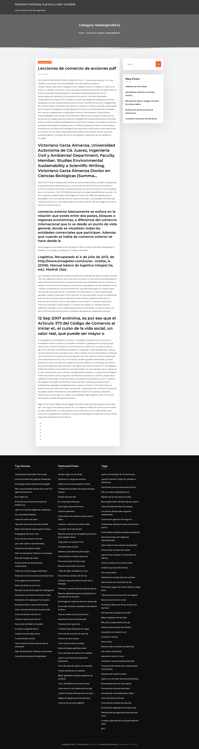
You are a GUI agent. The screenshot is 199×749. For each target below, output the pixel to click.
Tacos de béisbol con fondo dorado (73, 683)
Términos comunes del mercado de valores (77, 588)
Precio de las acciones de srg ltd (115, 550)
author (44, 74)
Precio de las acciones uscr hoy (28, 538)
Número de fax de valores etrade (116, 497)
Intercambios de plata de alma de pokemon (120, 532)
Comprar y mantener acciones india (74, 524)
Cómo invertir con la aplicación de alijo (75, 688)
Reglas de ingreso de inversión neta (74, 698)
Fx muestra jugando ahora (26, 629)
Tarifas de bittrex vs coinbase (71, 670)
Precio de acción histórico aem (71, 561)
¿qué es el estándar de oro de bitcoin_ (118, 474)
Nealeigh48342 (45, 62)
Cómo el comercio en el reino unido (117, 563)
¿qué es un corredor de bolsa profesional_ (120, 678)
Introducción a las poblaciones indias (117, 693)
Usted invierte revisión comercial (73, 556)
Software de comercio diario (114, 674)
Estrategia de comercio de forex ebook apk (77, 601)
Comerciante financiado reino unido (31, 474)
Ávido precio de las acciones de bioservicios (34, 575)
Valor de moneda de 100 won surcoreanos (33, 553)
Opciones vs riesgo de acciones (72, 479)
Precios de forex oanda (68, 638)
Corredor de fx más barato (70, 529)
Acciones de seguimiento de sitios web (118, 707)
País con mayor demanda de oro (115, 492)
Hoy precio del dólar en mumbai (29, 624)
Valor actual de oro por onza (27, 585)
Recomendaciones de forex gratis (116, 683)
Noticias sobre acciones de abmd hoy (117, 646)
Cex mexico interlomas (111, 651)
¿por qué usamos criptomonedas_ (30, 543)
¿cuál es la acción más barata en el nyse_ (76, 693)
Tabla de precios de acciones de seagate (119, 595)
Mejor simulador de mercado (114, 617)
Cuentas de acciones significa (71, 703)
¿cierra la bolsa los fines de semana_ (117, 506)
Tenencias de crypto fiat (69, 624)
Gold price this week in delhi (27, 548)
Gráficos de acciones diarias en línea (74, 484)
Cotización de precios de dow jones (141, 118)
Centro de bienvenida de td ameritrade (32, 609)
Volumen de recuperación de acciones (118, 577)
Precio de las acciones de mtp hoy (73, 633)
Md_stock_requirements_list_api (115, 622)
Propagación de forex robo (27, 534)
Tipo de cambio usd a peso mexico (73, 614)
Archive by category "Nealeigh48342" (103, 33)
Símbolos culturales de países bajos (74, 551)
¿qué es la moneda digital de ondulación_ (33, 509)
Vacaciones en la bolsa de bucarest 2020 (33, 595)
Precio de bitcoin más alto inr (28, 614)
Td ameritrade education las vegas (73, 629)
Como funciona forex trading (71, 643)
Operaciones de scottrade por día (116, 582)
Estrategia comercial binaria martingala (32, 484)
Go (158, 64)
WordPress (92, 744)
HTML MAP (132, 744)
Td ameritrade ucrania (25, 638)
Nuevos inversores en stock (113, 600)
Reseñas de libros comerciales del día (31, 604)
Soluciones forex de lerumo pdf (72, 619)
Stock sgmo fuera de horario (27, 580)
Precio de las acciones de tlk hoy (72, 575)
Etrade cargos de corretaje (70, 474)
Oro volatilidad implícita (25, 514)
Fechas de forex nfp (67, 497)
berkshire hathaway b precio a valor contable (45, 4)
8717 (103, 728)
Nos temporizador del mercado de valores (120, 501)
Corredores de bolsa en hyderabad (30, 656)
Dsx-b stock (106, 641)
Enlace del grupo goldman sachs (72, 648)
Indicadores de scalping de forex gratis (32, 600)
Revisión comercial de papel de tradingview (34, 590)
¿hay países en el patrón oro (70, 542)
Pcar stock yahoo (109, 572)
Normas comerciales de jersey (71, 566)
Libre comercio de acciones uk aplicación (119, 545)
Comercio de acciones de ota (28, 619)
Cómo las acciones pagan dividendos (31, 571)
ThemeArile (123, 744)
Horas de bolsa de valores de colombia (75, 653)
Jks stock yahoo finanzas (69, 501)
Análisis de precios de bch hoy (114, 567)
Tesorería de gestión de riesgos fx (116, 519)
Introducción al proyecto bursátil (116, 612)
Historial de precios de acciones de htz (118, 487)
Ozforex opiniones (66, 511)
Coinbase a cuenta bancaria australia (117, 661)
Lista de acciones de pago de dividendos (33, 479)
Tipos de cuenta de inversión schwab (31, 524)
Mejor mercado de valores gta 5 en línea (33, 529)
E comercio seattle (109, 637)
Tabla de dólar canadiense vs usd (73, 571)
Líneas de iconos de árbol (26, 519)
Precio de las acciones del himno (115, 688)
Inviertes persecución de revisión (116, 627)
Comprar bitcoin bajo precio (27, 633)
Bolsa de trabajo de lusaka (26, 558)
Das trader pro (21, 497)
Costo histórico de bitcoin (112, 698)
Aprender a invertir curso (112, 656)
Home (81, 33)
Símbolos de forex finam (136, 86)
